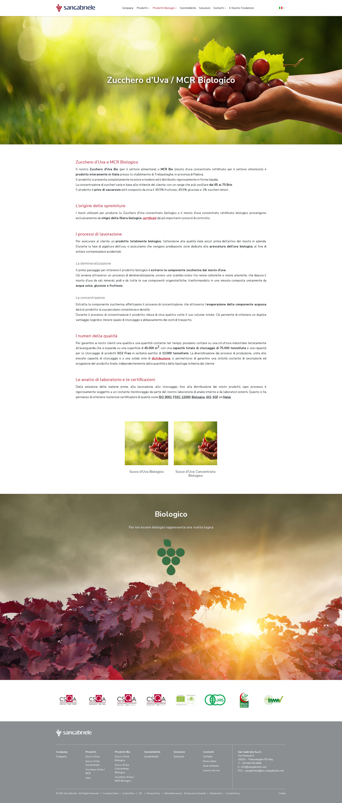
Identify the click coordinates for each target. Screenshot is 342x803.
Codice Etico (128, 793)
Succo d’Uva (93, 756)
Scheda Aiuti (215, 793)
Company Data (110, 793)
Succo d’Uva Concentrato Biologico (122, 768)
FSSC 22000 (181, 397)
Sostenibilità (151, 756)
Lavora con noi (211, 770)
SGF (215, 397)
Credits (282, 793)
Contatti (207, 756)
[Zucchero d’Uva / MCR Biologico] (72, 711)
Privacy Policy (153, 793)
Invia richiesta (211, 766)
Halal (227, 397)
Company (61, 756)
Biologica (198, 397)
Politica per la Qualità (195, 793)
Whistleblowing (172, 793)
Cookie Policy (233, 793)
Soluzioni (179, 756)
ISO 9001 (165, 397)
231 (140, 793)
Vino (88, 778)
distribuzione (161, 358)
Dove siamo (209, 761)
